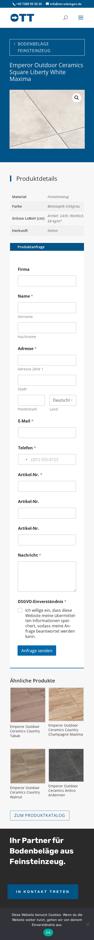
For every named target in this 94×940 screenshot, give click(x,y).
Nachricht (29, 555)
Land (54, 409)
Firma (24, 269)
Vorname (25, 316)
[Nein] (87, 924)
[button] (76, 97)
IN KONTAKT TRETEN (43, 892)
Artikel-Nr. (30, 474)
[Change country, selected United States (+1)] (23, 459)
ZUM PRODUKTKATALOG (39, 815)
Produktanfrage (31, 246)
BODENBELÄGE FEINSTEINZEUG (34, 47)
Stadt (22, 389)
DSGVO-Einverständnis (42, 601)
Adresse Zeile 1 (30, 369)
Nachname (27, 336)
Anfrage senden (36, 650)
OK (48, 932)
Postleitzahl (27, 409)
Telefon (27, 448)
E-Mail (26, 421)
